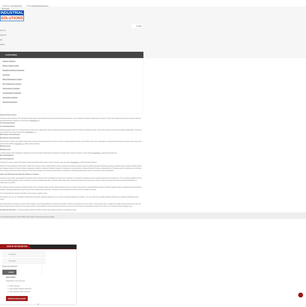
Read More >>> (35, 120)
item (139, 26)
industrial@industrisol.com (39, 6)
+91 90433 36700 (16, 6)
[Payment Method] (123, 220)
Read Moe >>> (20, 144)
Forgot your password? (9, 266)
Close (303, 1)
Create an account (17, 298)
